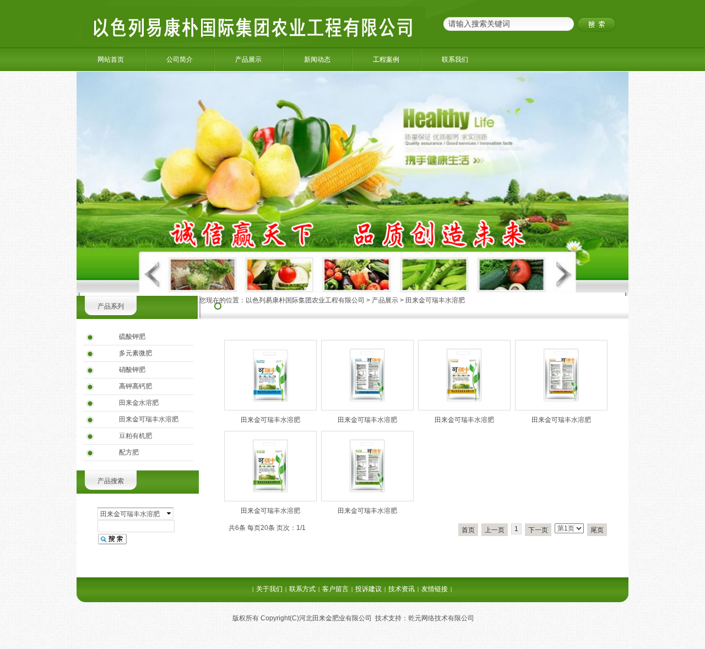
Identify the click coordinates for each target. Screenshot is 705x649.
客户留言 (335, 589)
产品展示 (248, 59)
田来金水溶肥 (139, 403)
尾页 (597, 530)
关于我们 (269, 589)
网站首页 (110, 59)
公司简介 (179, 59)
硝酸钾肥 (132, 370)
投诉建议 (368, 589)
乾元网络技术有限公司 (441, 618)
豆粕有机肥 (135, 436)
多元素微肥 (135, 353)
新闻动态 (317, 59)
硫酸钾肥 (132, 336)
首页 (468, 530)
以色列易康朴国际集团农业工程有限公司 (305, 300)
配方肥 (129, 452)
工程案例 (386, 59)
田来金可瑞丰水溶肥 (148, 419)
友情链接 (434, 589)
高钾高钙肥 (135, 386)
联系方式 (302, 589)
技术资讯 (401, 589)
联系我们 (455, 59)
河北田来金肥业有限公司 (335, 618)
